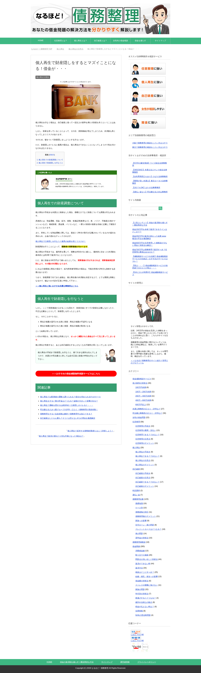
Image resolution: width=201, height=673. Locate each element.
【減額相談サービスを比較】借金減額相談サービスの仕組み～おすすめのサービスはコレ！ (150, 258)
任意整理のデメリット (144, 443)
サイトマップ (160, 41)
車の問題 (139, 534)
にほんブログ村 (137, 635)
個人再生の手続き (142, 452)
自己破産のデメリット (144, 486)
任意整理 (136, 422)
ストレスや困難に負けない (146, 585)
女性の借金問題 (139, 417)
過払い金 (136, 495)
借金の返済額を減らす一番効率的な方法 (77, 662)
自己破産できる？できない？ (147, 482)
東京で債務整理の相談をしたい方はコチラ (150, 147)
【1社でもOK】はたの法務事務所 (146, 188)
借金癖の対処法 (141, 581)
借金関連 (136, 546)
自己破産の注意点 (142, 478)
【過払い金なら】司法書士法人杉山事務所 (150, 192)
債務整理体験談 (139, 542)
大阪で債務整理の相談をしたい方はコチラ (150, 143)
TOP (41, 49)
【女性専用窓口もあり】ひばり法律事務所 (150, 177)
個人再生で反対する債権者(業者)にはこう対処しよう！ (90, 431)
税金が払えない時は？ (144, 607)
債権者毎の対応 (141, 512)
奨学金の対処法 (141, 538)
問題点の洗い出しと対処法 (146, 559)
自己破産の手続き (142, 473)
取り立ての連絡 (141, 555)
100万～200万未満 (143, 392)
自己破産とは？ (100, 41)
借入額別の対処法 (139, 383)
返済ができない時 (142, 564)
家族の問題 (140, 589)
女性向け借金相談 (120, 41)
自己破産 (136, 469)
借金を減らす (140, 41)
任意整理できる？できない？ (147, 435)
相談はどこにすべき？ (144, 572)
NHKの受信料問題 (143, 615)
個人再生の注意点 (42, 77)
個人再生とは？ (80, 41)
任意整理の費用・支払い (145, 430)
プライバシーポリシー (146, 662)
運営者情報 (125, 662)
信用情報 (139, 611)
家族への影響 (141, 521)
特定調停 (136, 491)
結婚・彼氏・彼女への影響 (146, 577)
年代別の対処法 (141, 594)
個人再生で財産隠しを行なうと (50, 163)
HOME (41, 40)
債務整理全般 (138, 499)
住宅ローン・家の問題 (144, 525)
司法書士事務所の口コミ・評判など (147, 413)
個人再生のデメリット (144, 465)
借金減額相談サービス (141, 379)
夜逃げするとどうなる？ (145, 598)
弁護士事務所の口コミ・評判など (146, 409)
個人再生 (136, 448)
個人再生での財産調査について (50, 160)
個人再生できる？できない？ (147, 456)
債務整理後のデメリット (145, 516)
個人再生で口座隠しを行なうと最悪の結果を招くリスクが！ (60, 241)
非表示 (51, 155)
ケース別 (139, 508)
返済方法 (139, 568)
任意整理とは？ (60, 41)
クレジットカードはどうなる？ (148, 529)
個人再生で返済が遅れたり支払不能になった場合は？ (61, 436)
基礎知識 (139, 503)
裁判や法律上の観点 (143, 602)
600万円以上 (140, 405)
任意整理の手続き (142, 426)
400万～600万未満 (143, 400)
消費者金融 (140, 551)
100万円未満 (140, 387)
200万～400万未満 (143, 396)
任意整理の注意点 (142, 439)
